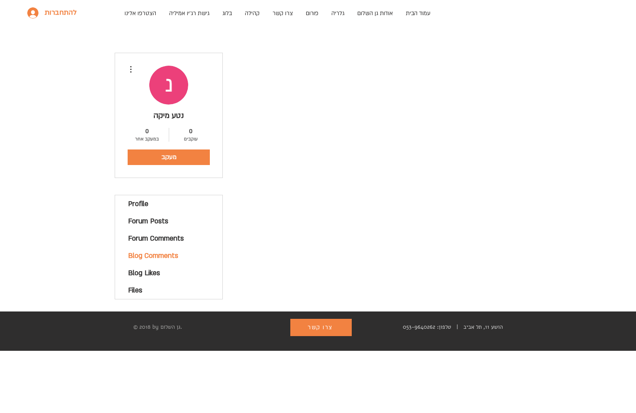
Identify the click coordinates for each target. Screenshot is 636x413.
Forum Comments (156, 238)
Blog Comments (153, 256)
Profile (138, 204)
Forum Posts (148, 221)
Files (135, 290)
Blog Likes (144, 273)
